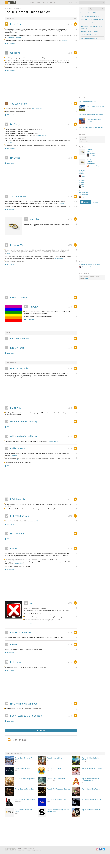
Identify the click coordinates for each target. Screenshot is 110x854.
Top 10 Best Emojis (54, 768)
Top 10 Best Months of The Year (24, 759)
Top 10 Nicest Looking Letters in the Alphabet (58, 810)
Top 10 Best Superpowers (56, 779)
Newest (39, 2)
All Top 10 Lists (8, 8)
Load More (41, 730)
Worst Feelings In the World (91, 799)
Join (76, 2)
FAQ (34, 848)
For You (52, 2)
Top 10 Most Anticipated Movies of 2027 (92, 19)
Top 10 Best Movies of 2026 (88, 13)
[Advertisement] (41, 88)
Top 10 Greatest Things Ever (25, 779)
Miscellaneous (17, 8)
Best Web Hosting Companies (89, 38)
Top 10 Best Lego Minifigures (25, 799)
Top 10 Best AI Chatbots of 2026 (89, 16)
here (86, 278)
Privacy (24, 848)
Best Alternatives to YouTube (89, 34)
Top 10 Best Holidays (54, 758)
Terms (19, 848)
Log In (71, 2)
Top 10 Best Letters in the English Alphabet (90, 779)
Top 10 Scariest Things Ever (24, 789)
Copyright (29, 848)
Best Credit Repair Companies (89, 31)
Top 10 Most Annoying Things (92, 768)
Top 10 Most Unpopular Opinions (58, 789)
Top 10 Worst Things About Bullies (24, 810)
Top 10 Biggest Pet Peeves (91, 789)
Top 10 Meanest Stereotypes (91, 810)
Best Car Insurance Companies (89, 23)
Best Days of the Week (23, 768)
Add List (45, 2)
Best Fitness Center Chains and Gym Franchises (91, 27)
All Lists (32, 2)
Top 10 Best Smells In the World (90, 759)
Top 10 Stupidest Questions (56, 799)
